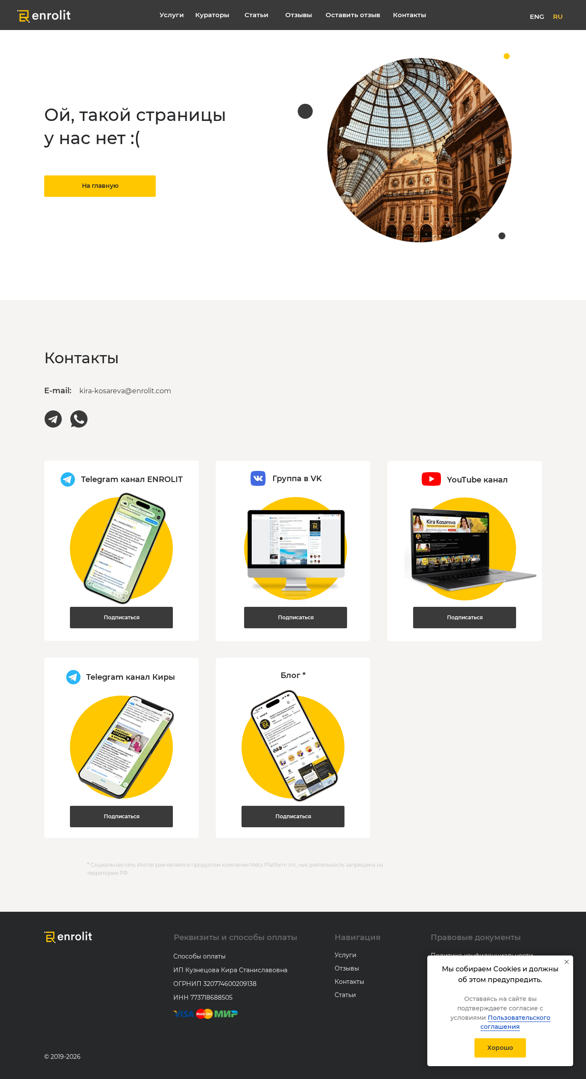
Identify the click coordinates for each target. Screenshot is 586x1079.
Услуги (345, 955)
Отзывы (347, 968)
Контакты (349, 982)
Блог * (293, 675)
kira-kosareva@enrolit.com (125, 391)
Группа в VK (297, 478)
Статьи (345, 995)
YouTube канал (477, 480)
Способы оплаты (199, 956)
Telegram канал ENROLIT (132, 479)
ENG (537, 16)
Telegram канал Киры (130, 677)
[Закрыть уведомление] (566, 962)
